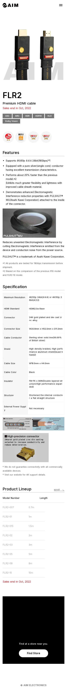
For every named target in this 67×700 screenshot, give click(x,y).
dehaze (61, 5)
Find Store (33, 653)
